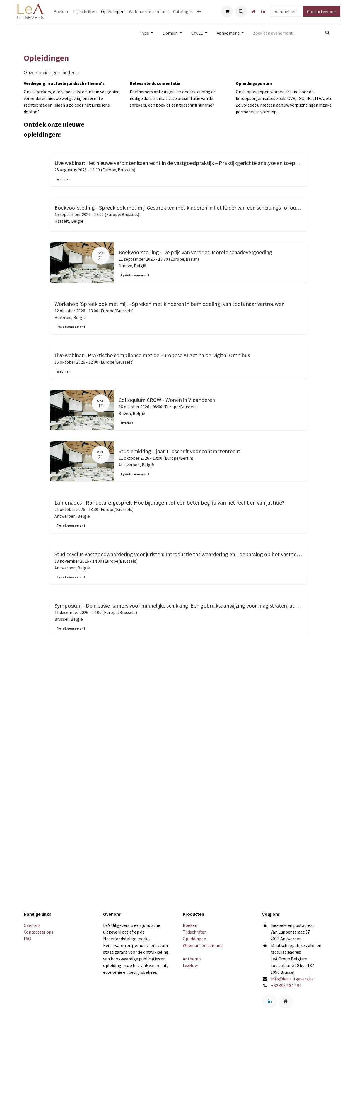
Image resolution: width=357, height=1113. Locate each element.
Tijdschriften (195, 932)
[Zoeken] (327, 33)
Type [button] (145, 33)
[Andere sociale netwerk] (253, 11)
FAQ (27, 938)
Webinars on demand (203, 945)
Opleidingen (194, 938)
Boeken (190, 925)
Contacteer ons (322, 11)
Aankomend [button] (228, 33)
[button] (241, 11)
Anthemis (192, 958)
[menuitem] (60, 11)
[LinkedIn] (263, 11)
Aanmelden (285, 11)
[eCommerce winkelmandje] (227, 11)
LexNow (190, 965)
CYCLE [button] (197, 33)
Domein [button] (170, 33)
